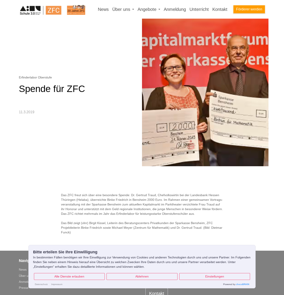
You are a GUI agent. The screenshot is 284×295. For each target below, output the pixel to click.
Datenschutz (41, 284)
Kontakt (219, 9)
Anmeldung (175, 9)
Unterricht (199, 9)
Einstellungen (214, 276)
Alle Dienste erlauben (69, 276)
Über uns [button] (122, 9)
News (103, 9)
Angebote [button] (148, 9)
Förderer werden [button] (249, 9)
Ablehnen (142, 276)
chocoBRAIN (242, 284)
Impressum (56, 284)
